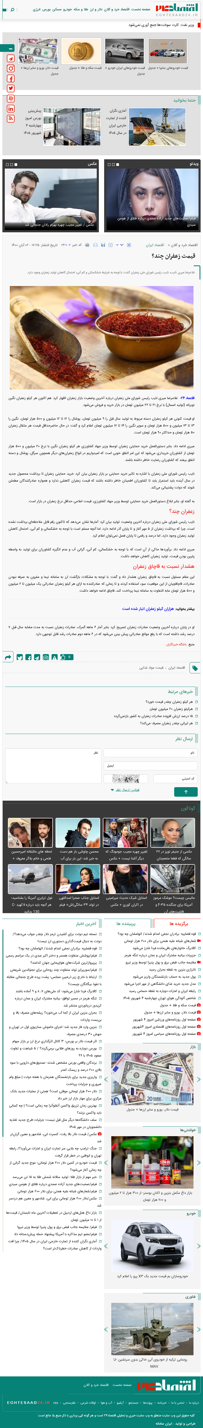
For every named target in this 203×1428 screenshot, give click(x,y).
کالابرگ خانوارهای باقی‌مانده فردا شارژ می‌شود (164, 948)
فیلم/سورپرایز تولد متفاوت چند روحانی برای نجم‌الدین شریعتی (53, 970)
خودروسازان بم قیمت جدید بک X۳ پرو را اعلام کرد (152, 1276)
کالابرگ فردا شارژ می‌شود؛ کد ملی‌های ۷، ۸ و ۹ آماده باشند (56, 991)
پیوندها (148, 1403)
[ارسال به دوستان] (95, 245)
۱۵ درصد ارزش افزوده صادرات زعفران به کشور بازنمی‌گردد (153, 716)
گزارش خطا (55, 657)
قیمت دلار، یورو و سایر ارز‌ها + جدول (39, 70)
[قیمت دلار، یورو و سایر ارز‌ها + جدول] (38, 51)
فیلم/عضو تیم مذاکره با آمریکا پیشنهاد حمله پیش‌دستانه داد (55, 1234)
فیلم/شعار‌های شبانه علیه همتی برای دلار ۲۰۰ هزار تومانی (57, 1191)
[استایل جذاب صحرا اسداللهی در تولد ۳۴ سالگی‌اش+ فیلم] (78, 879)
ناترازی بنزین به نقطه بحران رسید (172, 970)
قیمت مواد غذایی (151, 668)
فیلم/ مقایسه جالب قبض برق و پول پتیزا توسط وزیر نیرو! (57, 1227)
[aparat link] (10, 98)
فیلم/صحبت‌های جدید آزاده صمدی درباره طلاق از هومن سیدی (156, 222)
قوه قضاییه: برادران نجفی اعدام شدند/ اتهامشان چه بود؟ (157, 934)
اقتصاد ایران (155, 245)
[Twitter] (20, 657)
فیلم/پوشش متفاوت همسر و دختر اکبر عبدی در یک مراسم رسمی (51, 956)
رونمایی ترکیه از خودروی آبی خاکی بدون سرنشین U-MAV (150, 1363)
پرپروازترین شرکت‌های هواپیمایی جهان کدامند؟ (63, 963)
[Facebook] (28, 657)
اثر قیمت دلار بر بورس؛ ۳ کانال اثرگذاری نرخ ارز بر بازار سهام (54, 1041)
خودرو (67, 9)
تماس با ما (177, 1403)
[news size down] (110, 245)
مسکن (56, 9)
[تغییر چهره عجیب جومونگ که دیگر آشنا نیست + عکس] (125, 833)
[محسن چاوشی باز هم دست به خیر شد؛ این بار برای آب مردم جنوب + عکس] (78, 833)
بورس (46, 9)
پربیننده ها (126, 924)
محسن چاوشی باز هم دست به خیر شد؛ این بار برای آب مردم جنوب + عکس (79, 858)
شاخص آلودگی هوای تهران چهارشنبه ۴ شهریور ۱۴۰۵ (159, 998)
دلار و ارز (96, 9)
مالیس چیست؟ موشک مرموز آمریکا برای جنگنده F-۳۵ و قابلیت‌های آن (174, 905)
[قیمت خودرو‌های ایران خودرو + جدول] (124, 51)
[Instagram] (46, 657)
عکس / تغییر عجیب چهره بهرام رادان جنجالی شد (59, 225)
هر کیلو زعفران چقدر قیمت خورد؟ (169, 702)
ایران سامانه (164, 1424)
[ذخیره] (103, 245)
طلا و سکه (81, 9)
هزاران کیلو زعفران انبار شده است (148, 609)
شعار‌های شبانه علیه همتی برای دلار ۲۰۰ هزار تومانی (160, 941)
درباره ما (194, 1403)
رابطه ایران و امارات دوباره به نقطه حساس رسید (162, 991)
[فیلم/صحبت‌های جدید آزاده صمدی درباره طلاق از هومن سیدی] (152, 199)
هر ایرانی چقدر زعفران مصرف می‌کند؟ (166, 723)
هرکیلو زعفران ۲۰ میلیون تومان (171, 709)
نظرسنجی (69, 1403)
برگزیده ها (179, 924)
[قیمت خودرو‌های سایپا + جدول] (167, 51)
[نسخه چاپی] (87, 245)
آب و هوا (106, 1403)
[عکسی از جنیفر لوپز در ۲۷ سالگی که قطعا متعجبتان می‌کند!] (172, 833)
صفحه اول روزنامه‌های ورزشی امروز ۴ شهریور (164, 1020)
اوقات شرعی (88, 1403)
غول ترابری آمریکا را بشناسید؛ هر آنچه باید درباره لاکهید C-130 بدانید (31, 905)
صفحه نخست (140, 9)
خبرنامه (162, 1403)
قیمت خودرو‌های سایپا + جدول (168, 68)
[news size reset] (119, 245)
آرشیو (120, 1403)
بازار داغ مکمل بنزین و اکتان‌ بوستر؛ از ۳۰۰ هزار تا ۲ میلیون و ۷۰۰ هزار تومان (150, 1196)
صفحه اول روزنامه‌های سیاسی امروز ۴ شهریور (164, 1034)
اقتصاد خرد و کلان (117, 9)
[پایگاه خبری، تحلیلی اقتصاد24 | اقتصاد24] (168, 11)
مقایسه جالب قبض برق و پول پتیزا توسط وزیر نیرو (161, 962)
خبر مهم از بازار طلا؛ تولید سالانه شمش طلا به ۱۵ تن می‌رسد (54, 1177)
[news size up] (129, 245)
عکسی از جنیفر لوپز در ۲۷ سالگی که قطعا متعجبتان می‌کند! (174, 858)
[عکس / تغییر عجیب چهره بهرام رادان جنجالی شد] (50, 199)
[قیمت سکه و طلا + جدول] (81, 51)
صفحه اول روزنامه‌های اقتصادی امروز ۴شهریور (164, 1027)
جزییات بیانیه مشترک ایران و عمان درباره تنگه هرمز (160, 955)
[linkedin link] (10, 108)
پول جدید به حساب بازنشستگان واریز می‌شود (164, 977)
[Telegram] (37, 657)
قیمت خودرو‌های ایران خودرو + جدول (125, 70)
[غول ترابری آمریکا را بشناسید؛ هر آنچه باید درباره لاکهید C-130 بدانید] (30, 879)
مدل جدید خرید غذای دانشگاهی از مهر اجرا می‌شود (160, 984)
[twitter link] (10, 88)
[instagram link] (10, 68)
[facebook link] (10, 78)
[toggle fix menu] (7, 48)
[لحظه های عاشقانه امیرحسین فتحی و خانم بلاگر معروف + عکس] (30, 833)
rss (55, 1403)
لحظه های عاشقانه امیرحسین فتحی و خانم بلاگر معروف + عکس (31, 858)
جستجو (133, 1403)
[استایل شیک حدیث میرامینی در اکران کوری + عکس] (125, 879)
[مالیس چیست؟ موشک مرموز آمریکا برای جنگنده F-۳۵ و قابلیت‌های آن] (172, 879)
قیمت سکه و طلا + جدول (85, 68)
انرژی (36, 9)
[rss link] (10, 118)
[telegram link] (10, 58)
